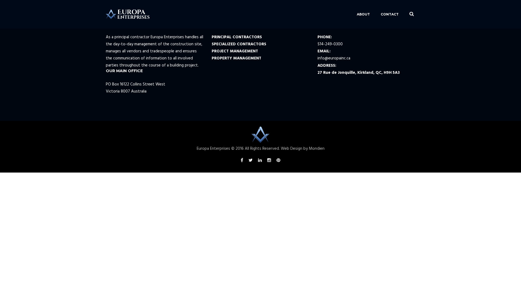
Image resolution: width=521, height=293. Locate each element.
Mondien (317, 148)
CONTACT (390, 14)
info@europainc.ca (333, 58)
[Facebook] (242, 161)
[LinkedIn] (260, 161)
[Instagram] (269, 161)
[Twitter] (250, 161)
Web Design (291, 148)
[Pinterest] (278, 161)
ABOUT (363, 14)
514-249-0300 (330, 44)
